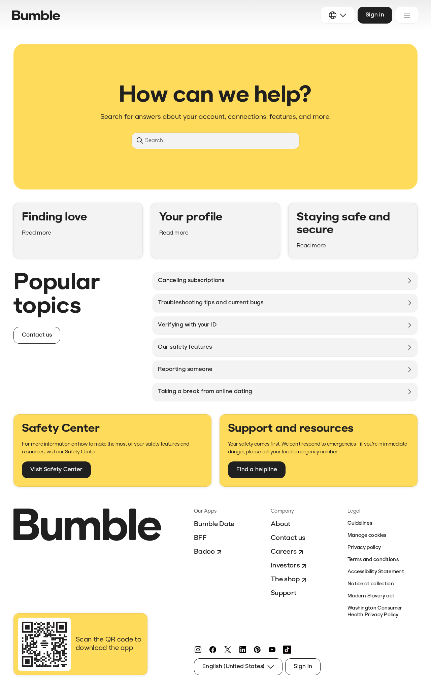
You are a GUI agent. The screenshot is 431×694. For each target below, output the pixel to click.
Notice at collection (370, 584)
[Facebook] (213, 650)
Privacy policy (364, 547)
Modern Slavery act (370, 596)
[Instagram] (198, 650)
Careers (284, 552)
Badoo (204, 552)
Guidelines (359, 523)
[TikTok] (287, 650)
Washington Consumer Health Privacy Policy (374, 612)
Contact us (288, 538)
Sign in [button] (375, 15)
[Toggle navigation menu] (407, 15)
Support (283, 593)
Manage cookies (366, 535)
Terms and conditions (373, 559)
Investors (285, 565)
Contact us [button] (37, 335)
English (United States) (233, 666)
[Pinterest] (257, 650)
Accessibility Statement (375, 572)
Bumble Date (214, 524)
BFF (200, 538)
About (281, 524)
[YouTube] (272, 650)
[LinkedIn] (242, 650)
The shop (285, 579)
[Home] (36, 15)
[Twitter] (228, 650)
